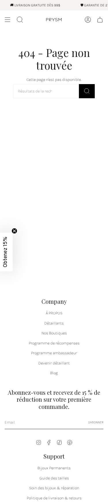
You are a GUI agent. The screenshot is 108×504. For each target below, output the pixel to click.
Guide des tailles (54, 478)
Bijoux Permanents (54, 468)
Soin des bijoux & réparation (54, 488)
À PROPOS (54, 313)
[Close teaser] (14, 231)
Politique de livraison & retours (54, 498)
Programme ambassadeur (54, 353)
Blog (54, 372)
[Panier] (100, 19)
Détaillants (54, 323)
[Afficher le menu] (7, 19)
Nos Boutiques (54, 333)
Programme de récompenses (54, 343)
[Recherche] (87, 91)
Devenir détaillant (54, 363)
